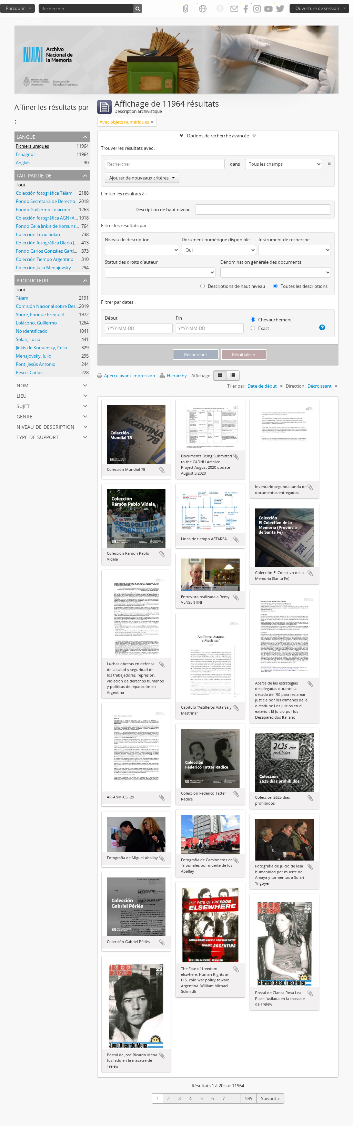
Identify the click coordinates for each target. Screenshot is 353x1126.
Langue (26, 136)
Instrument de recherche (284, 239)
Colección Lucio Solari (38, 234)
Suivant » (270, 1098)
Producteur (32, 279)
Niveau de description (45, 426)
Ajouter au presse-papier (162, 470)
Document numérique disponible (216, 239)
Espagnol (25, 154)
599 (248, 1098)
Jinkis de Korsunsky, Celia (41, 347)
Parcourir (15, 8)
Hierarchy (177, 375)
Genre (24, 415)
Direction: (295, 386)
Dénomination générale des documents (260, 262)
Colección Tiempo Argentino (44, 259)
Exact (263, 328)
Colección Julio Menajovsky (43, 267)
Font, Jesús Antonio (36, 364)
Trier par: (236, 386)
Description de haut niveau (163, 209)
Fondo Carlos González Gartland (49, 251)
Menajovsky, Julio (33, 356)
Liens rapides (220, 8)
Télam (22, 298)
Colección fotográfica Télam (44, 193)
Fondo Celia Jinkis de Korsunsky (48, 226)
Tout (21, 185)
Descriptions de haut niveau (236, 286)
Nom (23, 384)
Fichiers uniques (32, 146)
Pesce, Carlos (29, 372)
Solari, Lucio (28, 339)
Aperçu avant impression (129, 375)
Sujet (23, 405)
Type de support (38, 436)
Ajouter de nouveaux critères (139, 178)
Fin (179, 318)
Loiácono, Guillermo (36, 323)
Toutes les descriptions (303, 286)
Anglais (23, 162)
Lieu (22, 395)
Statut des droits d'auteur (131, 262)
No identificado (32, 331)
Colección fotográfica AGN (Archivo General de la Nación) (74, 218)
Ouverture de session (317, 8)
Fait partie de (34, 174)
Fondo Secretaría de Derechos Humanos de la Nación (70, 201)
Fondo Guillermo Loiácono (43, 209)
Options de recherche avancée (218, 136)
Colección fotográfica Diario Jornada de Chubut (64, 243)
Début (111, 318)
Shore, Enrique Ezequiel (40, 314)
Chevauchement (274, 320)
